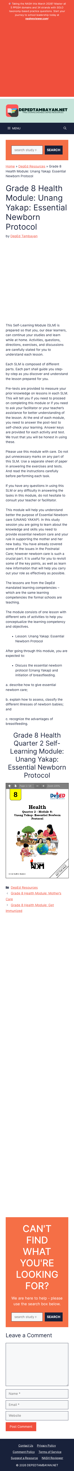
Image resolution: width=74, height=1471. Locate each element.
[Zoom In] (43, 786)
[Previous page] (9, 786)
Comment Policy (24, 1452)
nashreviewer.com (36, 18)
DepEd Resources (31, 166)
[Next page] (15, 786)
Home (10, 166)
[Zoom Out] (37, 786)
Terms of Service (50, 1452)
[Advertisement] (37, 59)
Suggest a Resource (24, 1458)
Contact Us (25, 1445)
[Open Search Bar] (65, 128)
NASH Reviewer (52, 1458)
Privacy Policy (46, 1445)
